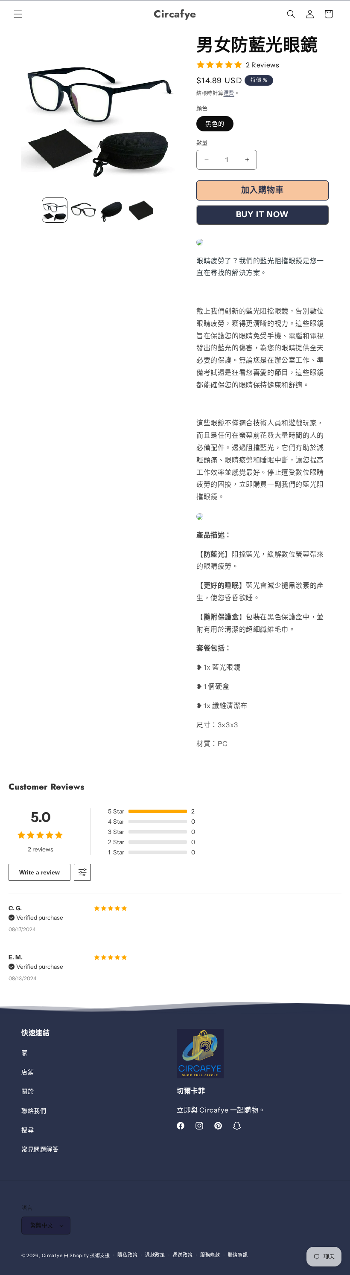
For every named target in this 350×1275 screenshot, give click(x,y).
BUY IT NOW (262, 214)
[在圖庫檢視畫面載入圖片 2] (83, 210)
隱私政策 (127, 1255)
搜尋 (27, 1130)
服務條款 (210, 1255)
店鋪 (27, 1072)
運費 (229, 93)
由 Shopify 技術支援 (87, 1255)
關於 (27, 1091)
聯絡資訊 (238, 1255)
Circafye (52, 1255)
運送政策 (182, 1255)
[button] (18, 14)
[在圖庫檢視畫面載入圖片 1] (54, 210)
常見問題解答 (40, 1149)
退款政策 (155, 1255)
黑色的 (215, 124)
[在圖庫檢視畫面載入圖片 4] (141, 210)
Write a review (39, 872)
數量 (202, 142)
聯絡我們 (33, 1111)
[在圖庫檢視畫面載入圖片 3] (112, 210)
